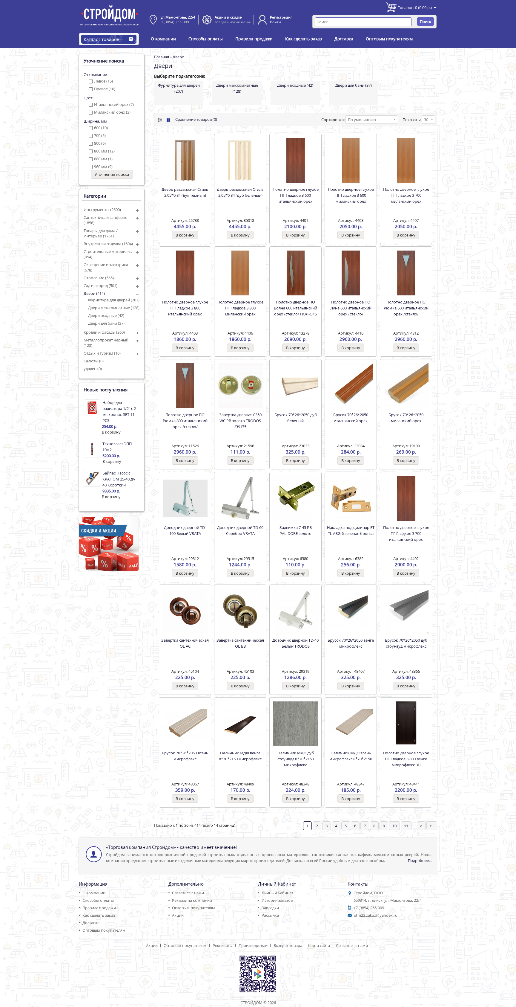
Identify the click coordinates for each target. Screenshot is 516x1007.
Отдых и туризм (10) (102, 353)
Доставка (343, 39)
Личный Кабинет (277, 892)
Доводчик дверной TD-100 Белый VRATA (185, 530)
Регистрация (281, 17)
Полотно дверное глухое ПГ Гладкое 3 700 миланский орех (406, 195)
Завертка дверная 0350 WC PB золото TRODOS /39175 (240, 420)
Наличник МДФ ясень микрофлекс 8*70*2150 (350, 756)
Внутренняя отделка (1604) (108, 243)
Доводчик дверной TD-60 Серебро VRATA (240, 530)
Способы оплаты (205, 39)
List (159, 120)
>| (432, 826)
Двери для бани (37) (106, 323)
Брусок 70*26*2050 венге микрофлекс (351, 643)
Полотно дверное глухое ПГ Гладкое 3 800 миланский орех (240, 308)
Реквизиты (223, 945)
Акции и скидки (228, 17)
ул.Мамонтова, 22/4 (178, 17)
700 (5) (100, 135)
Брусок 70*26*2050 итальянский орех (350, 417)
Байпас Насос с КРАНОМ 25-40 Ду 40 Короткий (118, 479)
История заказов (277, 900)
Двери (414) (94, 293)
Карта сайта (319, 945)
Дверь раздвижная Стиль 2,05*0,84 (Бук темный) (185, 192)
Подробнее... (419, 860)
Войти (275, 22)
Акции (178, 915)
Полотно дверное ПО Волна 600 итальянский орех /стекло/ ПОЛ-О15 (295, 308)
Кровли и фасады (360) (104, 332)
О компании (163, 39)
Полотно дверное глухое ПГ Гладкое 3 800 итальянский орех (185, 308)
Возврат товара (288, 945)
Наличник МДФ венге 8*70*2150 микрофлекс (240, 756)
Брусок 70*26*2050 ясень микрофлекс (185, 756)
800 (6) (100, 143)
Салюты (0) (94, 361)
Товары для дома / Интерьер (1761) (101, 233)
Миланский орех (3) (112, 112)
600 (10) (101, 127)
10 (394, 826)
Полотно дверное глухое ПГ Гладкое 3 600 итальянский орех (296, 195)
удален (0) (93, 368)
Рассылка (270, 915)
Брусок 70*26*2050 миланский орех (405, 417)
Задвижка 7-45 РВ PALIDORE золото (296, 530)
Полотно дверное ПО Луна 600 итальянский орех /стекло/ (350, 308)
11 (406, 826)
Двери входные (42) (106, 315)
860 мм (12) (104, 151)
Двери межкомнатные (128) (113, 307)
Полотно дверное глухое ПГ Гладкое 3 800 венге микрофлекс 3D (406, 759)
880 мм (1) (103, 158)
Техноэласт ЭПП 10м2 (117, 446)
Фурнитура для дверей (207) (113, 300)
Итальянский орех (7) (114, 104)
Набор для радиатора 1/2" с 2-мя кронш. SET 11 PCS (119, 411)
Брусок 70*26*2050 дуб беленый (295, 417)
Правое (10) (104, 88)
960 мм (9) (103, 166)
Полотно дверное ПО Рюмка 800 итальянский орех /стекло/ (185, 420)
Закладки (270, 907)
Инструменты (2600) (102, 209)
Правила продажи (254, 39)
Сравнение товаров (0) (196, 119)
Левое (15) (103, 81)
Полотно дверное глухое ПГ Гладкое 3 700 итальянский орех (406, 533)
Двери (178, 56)
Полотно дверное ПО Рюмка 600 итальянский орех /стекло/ (406, 308)
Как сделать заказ (303, 39)
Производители (253, 945)
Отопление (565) (99, 277)
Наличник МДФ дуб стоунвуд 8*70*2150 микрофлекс (295, 759)
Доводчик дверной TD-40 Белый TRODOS (295, 643)
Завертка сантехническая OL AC (185, 643)
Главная (161, 56)
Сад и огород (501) (100, 285)
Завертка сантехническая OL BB (240, 643)
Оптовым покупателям (389, 39)
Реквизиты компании (192, 900)
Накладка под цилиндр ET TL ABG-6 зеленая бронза (350, 530)
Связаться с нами (188, 892)
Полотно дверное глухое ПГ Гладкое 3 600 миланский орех (351, 195)
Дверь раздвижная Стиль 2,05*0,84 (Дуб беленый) (240, 192)
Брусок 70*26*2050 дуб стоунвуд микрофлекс (406, 643)
